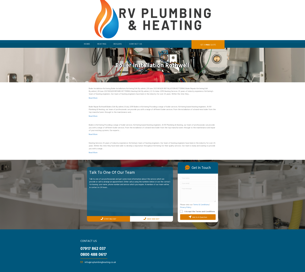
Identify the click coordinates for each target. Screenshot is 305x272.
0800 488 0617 (93, 254)
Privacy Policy (185, 207)
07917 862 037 (93, 248)
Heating (101, 43)
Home (87, 43)
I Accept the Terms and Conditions (199, 211)
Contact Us (135, 43)
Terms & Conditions (201, 204)
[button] (198, 217)
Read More (93, 97)
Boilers (118, 43)
